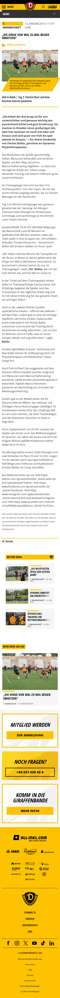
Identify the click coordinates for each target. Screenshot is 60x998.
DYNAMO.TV (30, 912)
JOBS (30, 931)
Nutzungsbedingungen (30, 986)
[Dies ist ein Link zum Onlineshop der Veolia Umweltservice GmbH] (30, 874)
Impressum (30, 964)
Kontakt (30, 975)
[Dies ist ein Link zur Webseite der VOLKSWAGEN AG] (44, 874)
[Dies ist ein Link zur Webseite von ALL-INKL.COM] (30, 838)
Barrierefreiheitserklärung (30, 959)
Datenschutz (30, 980)
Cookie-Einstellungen (30, 991)
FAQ (30, 969)
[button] (43, 6)
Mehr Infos (30, 811)
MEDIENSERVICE (30, 925)
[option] (30, 679)
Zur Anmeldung (30, 735)
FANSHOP (30, 919)
